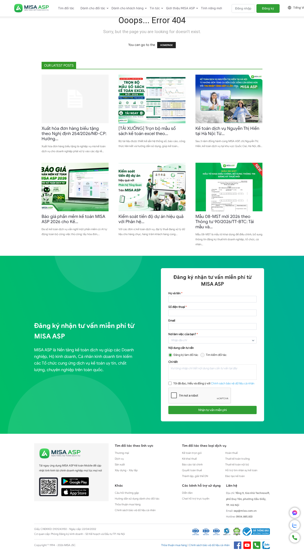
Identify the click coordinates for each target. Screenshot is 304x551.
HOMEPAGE (166, 45)
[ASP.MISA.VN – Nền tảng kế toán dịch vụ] (31, 8)
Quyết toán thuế (192, 470)
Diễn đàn (187, 493)
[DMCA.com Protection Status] (237, 531)
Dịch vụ (119, 458)
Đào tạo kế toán (235, 476)
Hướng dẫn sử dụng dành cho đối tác (137, 498)
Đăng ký (268, 8)
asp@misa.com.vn (245, 510)
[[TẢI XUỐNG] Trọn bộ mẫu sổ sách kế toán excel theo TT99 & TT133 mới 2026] (152, 99)
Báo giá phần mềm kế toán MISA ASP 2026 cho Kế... (73, 219)
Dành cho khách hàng (127, 8)
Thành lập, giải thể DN (195, 476)
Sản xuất (120, 464)
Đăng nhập (243, 8)
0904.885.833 (244, 516)
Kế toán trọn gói (192, 453)
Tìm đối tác (66, 8)
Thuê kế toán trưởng (237, 458)
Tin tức (155, 8)
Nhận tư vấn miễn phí (212, 410)
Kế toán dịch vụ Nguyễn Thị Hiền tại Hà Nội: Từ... (227, 131)
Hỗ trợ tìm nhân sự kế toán (241, 470)
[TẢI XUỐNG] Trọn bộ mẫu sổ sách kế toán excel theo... (147, 131)
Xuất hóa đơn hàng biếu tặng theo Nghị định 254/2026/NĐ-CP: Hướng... (74, 133)
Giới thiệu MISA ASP (180, 8)
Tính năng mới (211, 8)
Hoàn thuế (231, 453)
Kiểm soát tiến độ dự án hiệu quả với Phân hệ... (150, 219)
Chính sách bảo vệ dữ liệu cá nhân (232, 383)
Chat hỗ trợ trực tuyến (195, 498)
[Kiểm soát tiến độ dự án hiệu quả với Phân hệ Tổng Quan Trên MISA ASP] (152, 187)
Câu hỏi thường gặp (127, 493)
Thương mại (122, 453)
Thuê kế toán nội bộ (237, 464)
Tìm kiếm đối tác (216, 355)
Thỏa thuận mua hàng (128, 504)
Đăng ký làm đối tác (186, 355)
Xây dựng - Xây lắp (126, 470)
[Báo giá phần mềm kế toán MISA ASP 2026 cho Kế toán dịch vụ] (75, 187)
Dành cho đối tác (92, 8)
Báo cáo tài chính (192, 464)
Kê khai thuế (189, 458)
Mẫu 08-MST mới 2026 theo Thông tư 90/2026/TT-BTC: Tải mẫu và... (224, 221)
